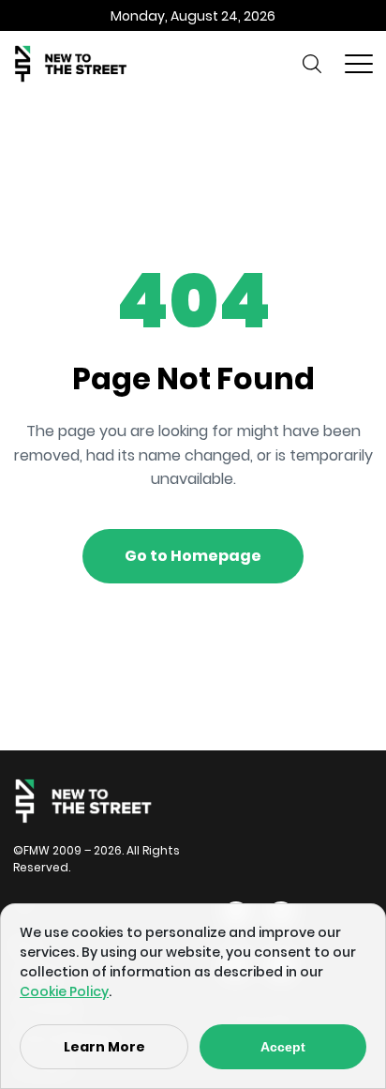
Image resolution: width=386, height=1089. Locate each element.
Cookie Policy (64, 991)
